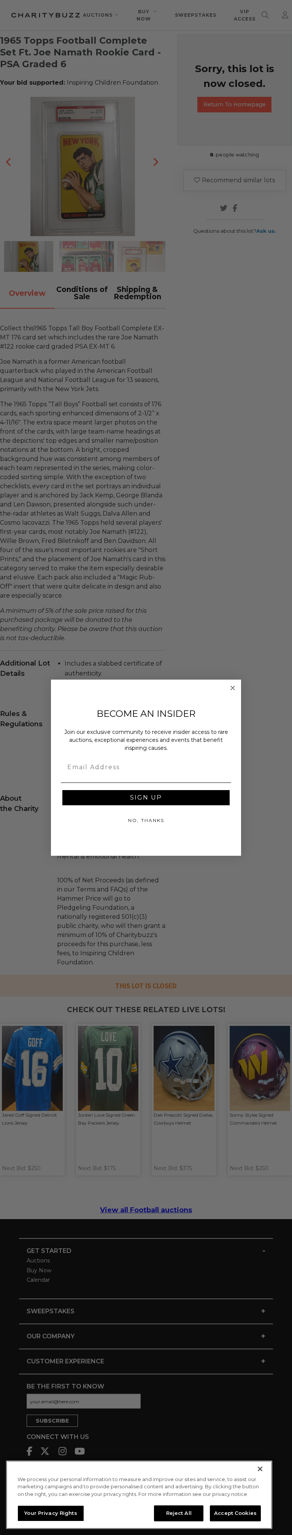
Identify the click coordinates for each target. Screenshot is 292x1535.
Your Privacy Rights (50, 1513)
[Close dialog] (232, 688)
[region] (139, 1495)
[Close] (260, 1469)
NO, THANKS (146, 820)
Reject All (179, 1513)
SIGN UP (146, 797)
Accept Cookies (235, 1513)
